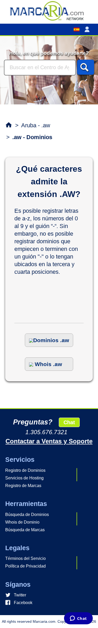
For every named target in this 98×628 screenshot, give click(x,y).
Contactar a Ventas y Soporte (49, 441)
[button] (88, 29)
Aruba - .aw (35, 125)
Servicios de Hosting (24, 478)
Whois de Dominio (22, 522)
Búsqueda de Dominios (27, 514)
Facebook (23, 602)
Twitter (20, 595)
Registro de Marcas (23, 485)
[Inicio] (49, 10)
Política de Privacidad (25, 566)
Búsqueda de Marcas (25, 530)
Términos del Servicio (25, 558)
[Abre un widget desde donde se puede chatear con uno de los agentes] (78, 618)
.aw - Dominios (32, 137)
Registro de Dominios (25, 470)
